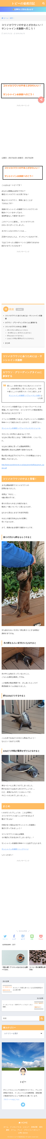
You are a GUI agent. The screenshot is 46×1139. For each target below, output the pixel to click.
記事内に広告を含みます (24, 9)
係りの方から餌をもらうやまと (17, 330)
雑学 (14, 945)
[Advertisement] (23, 60)
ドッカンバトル (15, 1127)
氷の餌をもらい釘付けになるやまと (19, 333)
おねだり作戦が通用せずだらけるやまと (20, 338)
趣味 (7, 1130)
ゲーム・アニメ (16, 1130)
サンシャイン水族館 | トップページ (15, 849)
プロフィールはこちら (11, 1099)
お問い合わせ (23, 1133)
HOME (24, 1122)
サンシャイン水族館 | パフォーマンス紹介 (25, 395)
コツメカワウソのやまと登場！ (16, 326)
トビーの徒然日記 (23, 3)
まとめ (7, 343)
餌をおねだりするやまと (15, 336)
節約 (40, 1127)
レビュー (26, 1127)
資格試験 (34, 1127)
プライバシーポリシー (32, 1130)
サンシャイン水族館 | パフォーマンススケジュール (21, 428)
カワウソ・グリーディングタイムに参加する (21, 322)
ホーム (6, 1127)
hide (19, 309)
